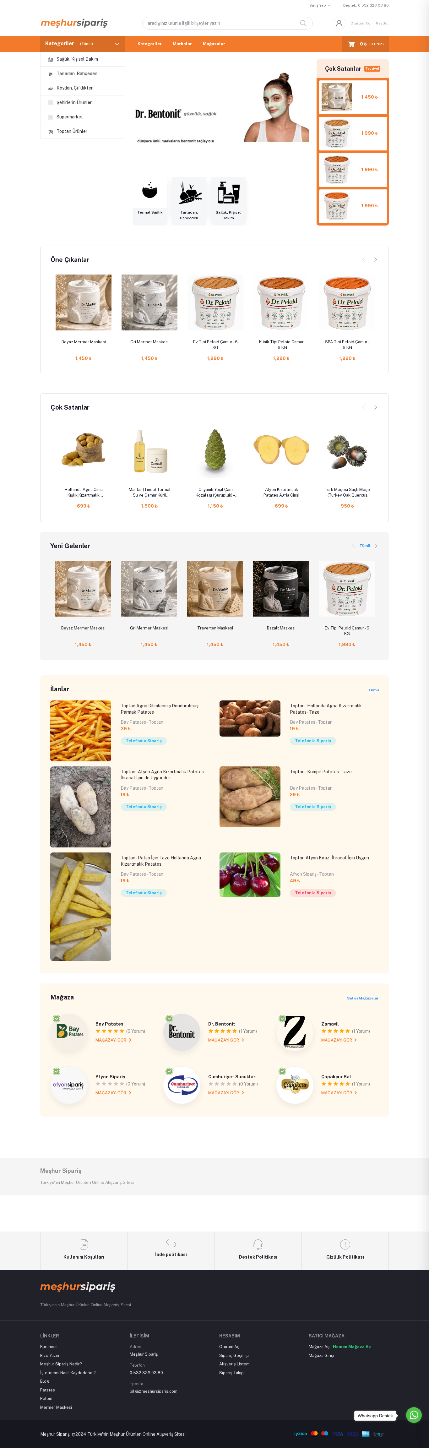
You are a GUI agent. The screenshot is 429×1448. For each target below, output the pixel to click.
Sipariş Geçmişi (234, 1355)
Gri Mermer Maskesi (149, 342)
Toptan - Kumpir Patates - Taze (321, 771)
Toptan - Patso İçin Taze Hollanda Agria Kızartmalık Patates (161, 861)
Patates (47, 1390)
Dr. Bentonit (221, 1023)
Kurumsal (49, 1346)
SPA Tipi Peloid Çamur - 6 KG (347, 345)
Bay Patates (109, 1023)
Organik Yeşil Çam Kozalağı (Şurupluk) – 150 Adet (215, 492)
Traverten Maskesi (215, 628)
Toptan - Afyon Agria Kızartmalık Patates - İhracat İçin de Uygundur (163, 775)
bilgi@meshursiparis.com (153, 1391)
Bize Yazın (49, 1355)
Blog (44, 1381)
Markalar (182, 43)
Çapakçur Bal (336, 1076)
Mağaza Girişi (321, 1355)
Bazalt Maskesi (281, 628)
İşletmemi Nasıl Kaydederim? (68, 1372)
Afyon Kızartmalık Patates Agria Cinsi (281, 492)
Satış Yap (317, 5)
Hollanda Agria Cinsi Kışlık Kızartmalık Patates (84, 492)
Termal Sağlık (150, 212)
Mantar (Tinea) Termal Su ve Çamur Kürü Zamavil (150, 492)
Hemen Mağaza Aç (352, 1346)
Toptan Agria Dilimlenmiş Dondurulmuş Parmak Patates (159, 709)
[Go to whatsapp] (414, 1415)
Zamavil (330, 1023)
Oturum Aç (360, 23)
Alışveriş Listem (234, 1364)
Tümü (365, 545)
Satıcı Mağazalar (363, 998)
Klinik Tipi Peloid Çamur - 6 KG (281, 345)
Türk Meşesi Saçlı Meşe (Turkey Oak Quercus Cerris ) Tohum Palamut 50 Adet (347, 492)
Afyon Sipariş (110, 1076)
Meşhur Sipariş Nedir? (61, 1364)
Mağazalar (214, 43)
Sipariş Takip (231, 1372)
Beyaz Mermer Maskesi (84, 342)
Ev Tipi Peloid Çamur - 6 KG (215, 345)
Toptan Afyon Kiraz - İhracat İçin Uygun (329, 857)
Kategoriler (150, 43)
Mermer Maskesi (56, 1407)
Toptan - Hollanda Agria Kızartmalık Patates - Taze (326, 709)
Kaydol (382, 23)
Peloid (46, 1398)
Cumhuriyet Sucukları (232, 1076)
